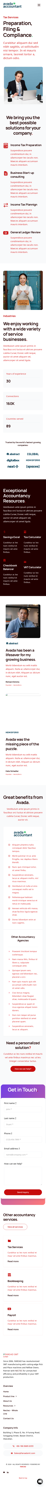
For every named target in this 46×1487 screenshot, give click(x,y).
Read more (13, 1261)
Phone (8, 1133)
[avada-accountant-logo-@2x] (12, 3)
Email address (12, 1148)
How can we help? (13, 1163)
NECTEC (18, 1370)
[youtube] (4, 1472)
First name (10, 1103)
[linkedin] (8, 1472)
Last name (10, 1118)
